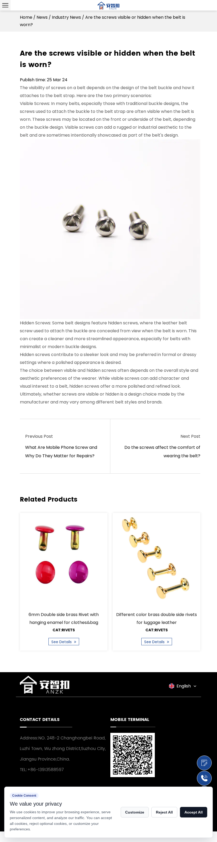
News (42, 17)
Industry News (66, 17)
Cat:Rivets (64, 630)
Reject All (164, 812)
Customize (134, 812)
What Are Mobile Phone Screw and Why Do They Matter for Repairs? (61, 451)
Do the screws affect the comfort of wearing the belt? (162, 451)
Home (26, 17)
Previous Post (39, 436)
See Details (62, 641)
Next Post (190, 436)
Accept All (193, 812)
